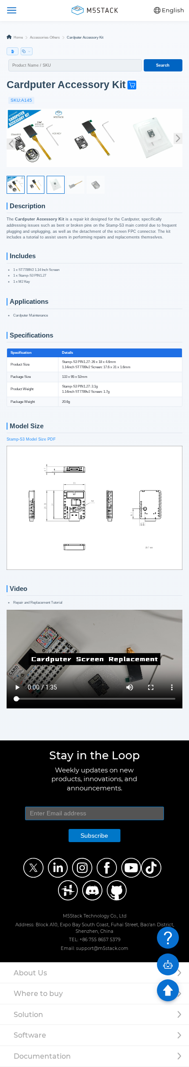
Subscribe (94, 835)
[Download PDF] (12, 51)
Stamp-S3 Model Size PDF (31, 439)
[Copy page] (27, 51)
